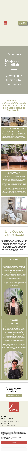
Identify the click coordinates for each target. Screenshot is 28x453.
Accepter (14, 442)
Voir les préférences (14, 449)
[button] (26, 428)
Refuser (14, 446)
